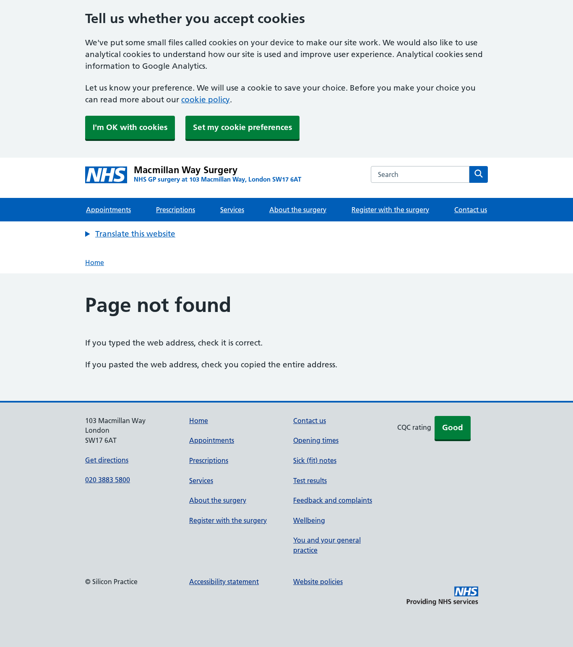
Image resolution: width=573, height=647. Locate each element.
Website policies (318, 581)
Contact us (470, 209)
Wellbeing (309, 520)
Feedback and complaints (332, 500)
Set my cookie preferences (242, 127)
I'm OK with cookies (130, 127)
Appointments (108, 209)
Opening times (316, 440)
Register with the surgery (390, 209)
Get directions (106, 460)
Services (232, 209)
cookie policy (205, 99)
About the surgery (297, 209)
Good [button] (452, 427)
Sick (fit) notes (314, 460)
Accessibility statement (224, 581)
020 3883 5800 (107, 480)
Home (94, 262)
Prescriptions (175, 209)
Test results (310, 480)
